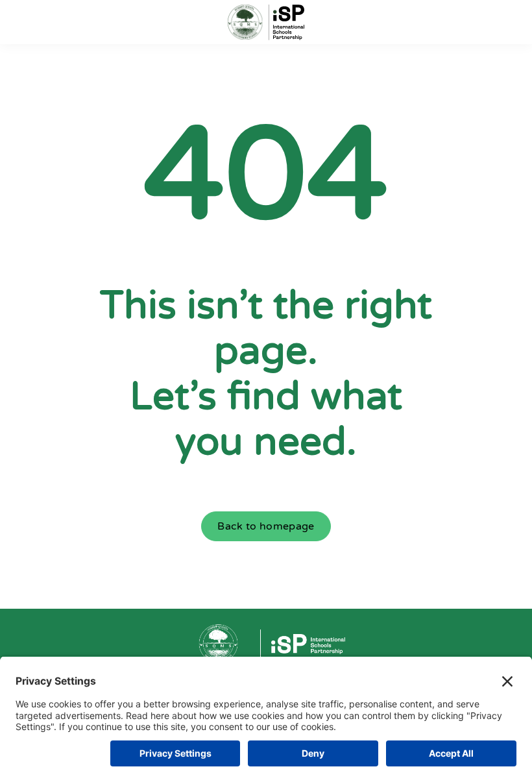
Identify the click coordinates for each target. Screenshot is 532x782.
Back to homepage (265, 526)
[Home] (266, 22)
